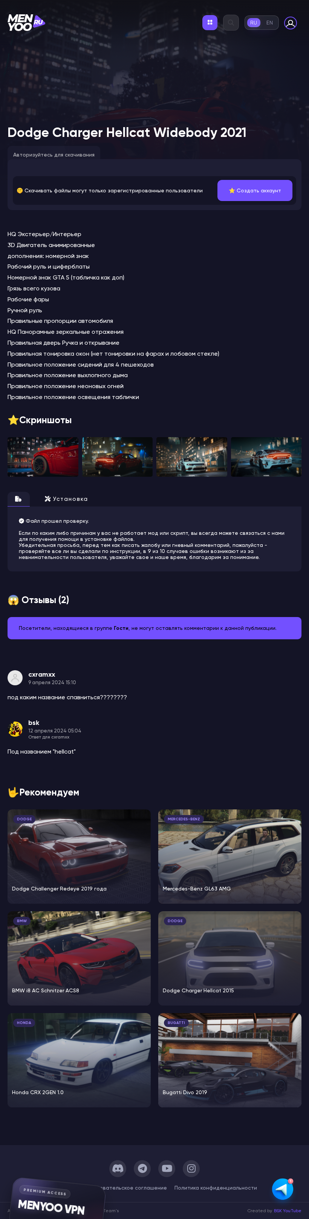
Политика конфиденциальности (215, 1188)
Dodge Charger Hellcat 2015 (198, 990)
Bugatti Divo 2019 (185, 1092)
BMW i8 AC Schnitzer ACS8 (45, 990)
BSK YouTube (287, 1210)
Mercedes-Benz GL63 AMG (197, 889)
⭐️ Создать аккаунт (255, 190)
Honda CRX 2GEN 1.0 (38, 1092)
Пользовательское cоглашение (125, 1188)
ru (253, 23)
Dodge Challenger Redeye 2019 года (59, 889)
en (269, 23)
